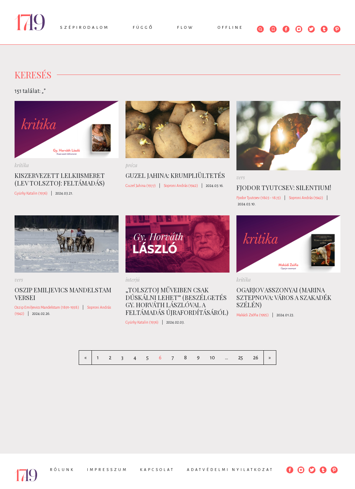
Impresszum (107, 469)
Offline (230, 27)
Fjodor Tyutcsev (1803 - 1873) (258, 198)
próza (131, 165)
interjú (132, 279)
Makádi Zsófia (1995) (252, 315)
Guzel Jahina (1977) (140, 185)
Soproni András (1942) (181, 185)
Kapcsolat (157, 469)
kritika (22, 165)
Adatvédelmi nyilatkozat (230, 469)
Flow (185, 27)
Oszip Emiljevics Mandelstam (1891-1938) (47, 307)
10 (212, 357)
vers (240, 177)
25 (240, 357)
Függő (143, 27)
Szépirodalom (84, 27)
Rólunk (62, 469)
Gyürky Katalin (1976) (31, 193)
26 (255, 357)
